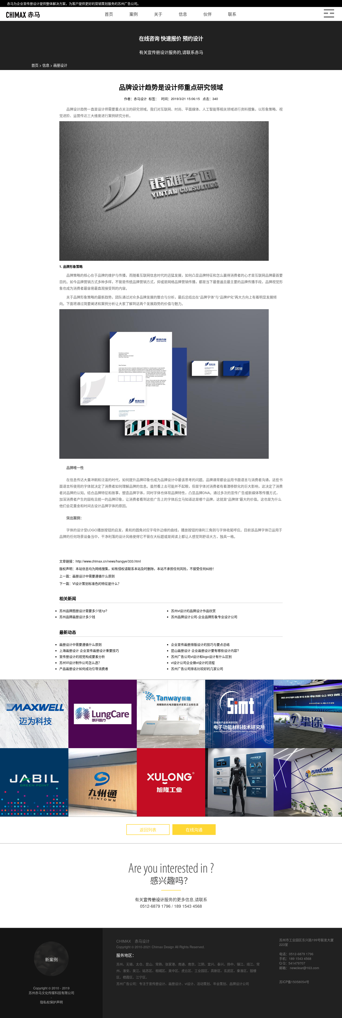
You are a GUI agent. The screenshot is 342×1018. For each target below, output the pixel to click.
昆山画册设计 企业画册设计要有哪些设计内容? (205, 650)
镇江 (240, 964)
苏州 (119, 964)
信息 (45, 65)
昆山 (149, 964)
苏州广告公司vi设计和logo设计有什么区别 (201, 656)
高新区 (216, 970)
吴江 (136, 970)
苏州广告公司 (127, 3)
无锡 (129, 964)
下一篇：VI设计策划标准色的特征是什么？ (90, 583)
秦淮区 (242, 970)
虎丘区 (186, 970)
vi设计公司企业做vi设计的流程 (193, 662)
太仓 (139, 964)
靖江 (250, 964)
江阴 (201, 964)
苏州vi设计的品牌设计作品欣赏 (193, 610)
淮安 (126, 970)
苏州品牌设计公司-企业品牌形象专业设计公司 (204, 616)
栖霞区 (128, 977)
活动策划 (203, 983)
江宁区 (141, 977)
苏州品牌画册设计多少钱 (77, 616)
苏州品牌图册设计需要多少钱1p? (83, 610)
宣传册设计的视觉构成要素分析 (82, 656)
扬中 (230, 964)
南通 (181, 964)
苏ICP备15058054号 (294, 981)
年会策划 (219, 983)
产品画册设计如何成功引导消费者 (83, 668)
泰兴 (220, 964)
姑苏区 (147, 970)
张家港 (170, 964)
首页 (34, 65)
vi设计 (189, 983)
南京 (191, 964)
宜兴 (211, 964)
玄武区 (229, 970)
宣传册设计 (31, 3)
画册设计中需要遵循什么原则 (80, 644)
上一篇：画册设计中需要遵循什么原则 (87, 576)
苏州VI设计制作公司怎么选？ (80, 662)
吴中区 (173, 970)
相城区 (160, 970)
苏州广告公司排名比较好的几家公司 (197, 668)
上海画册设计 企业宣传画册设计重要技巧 (89, 650)
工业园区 (201, 970)
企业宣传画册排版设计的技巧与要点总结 (200, 644)
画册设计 (60, 65)
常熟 (158, 964)
